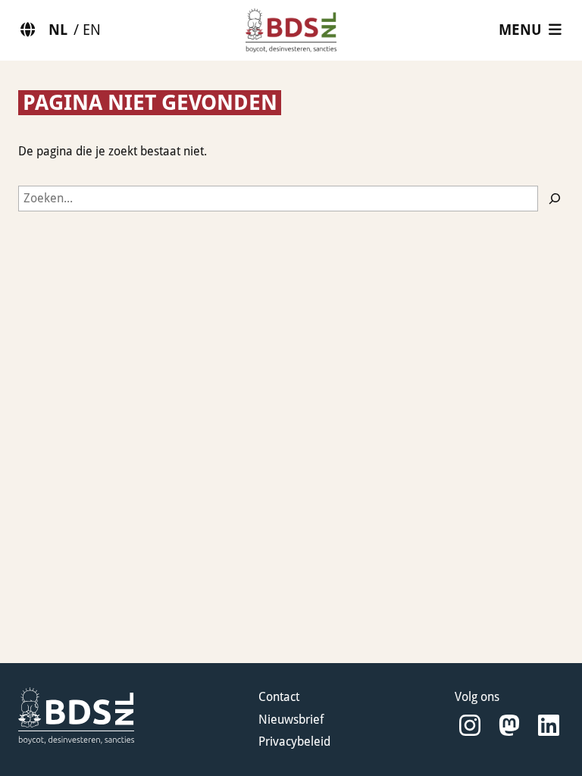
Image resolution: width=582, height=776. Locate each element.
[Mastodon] (509, 725)
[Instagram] (470, 725)
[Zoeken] (555, 198)
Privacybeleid (294, 741)
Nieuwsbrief (291, 719)
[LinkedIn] (549, 725)
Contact (278, 697)
